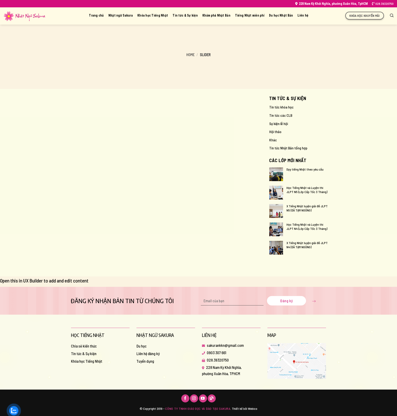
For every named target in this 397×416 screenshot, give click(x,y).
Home (190, 54)
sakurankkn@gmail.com (225, 345)
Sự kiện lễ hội (278, 123)
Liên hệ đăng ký (148, 353)
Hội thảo (275, 131)
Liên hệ (303, 15)
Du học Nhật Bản (281, 15)
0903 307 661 (216, 352)
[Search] (392, 15)
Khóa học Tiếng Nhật (152, 15)
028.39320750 (384, 4)
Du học (141, 346)
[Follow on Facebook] (185, 398)
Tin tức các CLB (280, 115)
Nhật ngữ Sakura (120, 15)
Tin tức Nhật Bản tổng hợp (288, 148)
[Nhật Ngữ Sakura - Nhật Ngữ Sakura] (24, 16)
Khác (273, 140)
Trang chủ (96, 15)
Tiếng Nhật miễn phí (249, 15)
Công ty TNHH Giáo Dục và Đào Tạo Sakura (197, 408)
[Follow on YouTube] (203, 398)
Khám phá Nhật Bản (216, 15)
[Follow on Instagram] (194, 398)
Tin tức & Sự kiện (185, 15)
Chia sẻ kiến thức (84, 346)
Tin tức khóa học (281, 107)
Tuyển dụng (145, 361)
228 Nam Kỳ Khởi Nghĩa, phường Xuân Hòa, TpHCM (333, 4)
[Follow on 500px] (212, 398)
